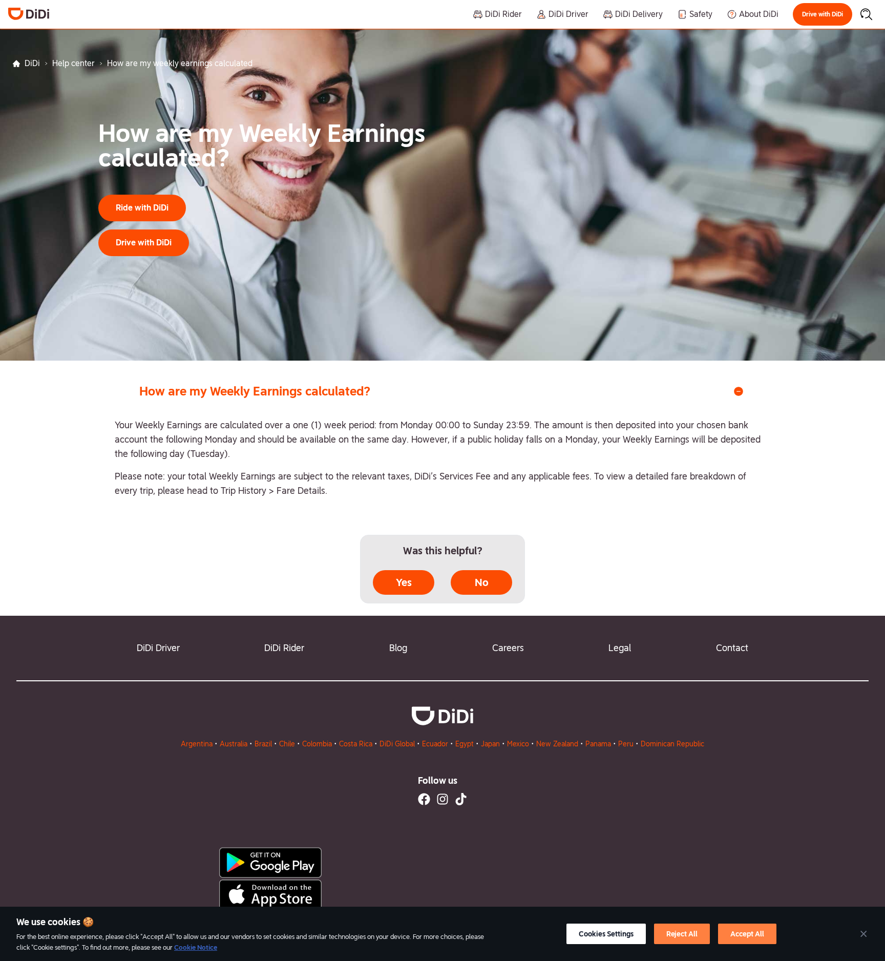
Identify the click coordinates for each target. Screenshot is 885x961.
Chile (287, 744)
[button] (822, 14)
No (482, 582)
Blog (398, 647)
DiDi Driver (158, 647)
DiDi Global (397, 744)
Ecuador (435, 744)
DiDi (32, 63)
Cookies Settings (606, 934)
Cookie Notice (195, 947)
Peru (626, 744)
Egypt (464, 744)
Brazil (263, 744)
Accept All (747, 934)
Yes (404, 582)
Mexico (518, 744)
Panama (598, 744)
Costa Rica (355, 744)
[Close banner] (863, 934)
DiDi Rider (284, 647)
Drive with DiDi (822, 14)
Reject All (682, 934)
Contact (732, 647)
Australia (233, 744)
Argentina (197, 744)
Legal (619, 647)
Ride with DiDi (142, 208)
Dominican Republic (672, 744)
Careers (508, 647)
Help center (73, 63)
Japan (490, 744)
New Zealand (557, 744)
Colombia (317, 744)
